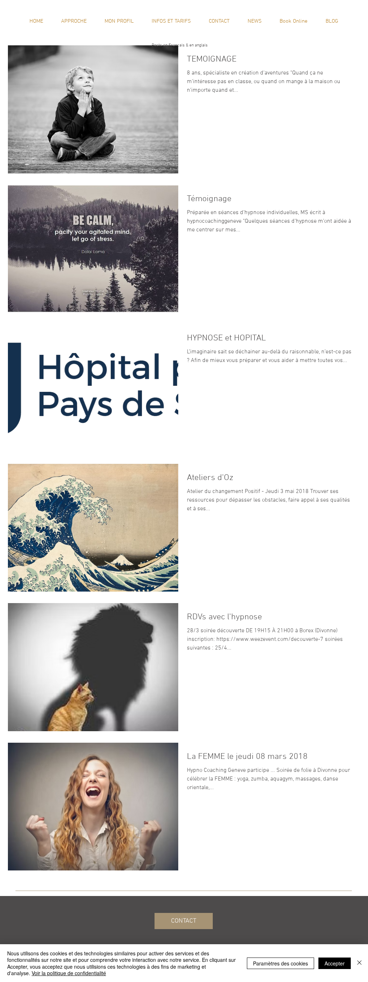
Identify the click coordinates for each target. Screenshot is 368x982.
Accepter (335, 963)
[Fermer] (359, 963)
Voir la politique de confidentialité (69, 973)
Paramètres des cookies (280, 963)
